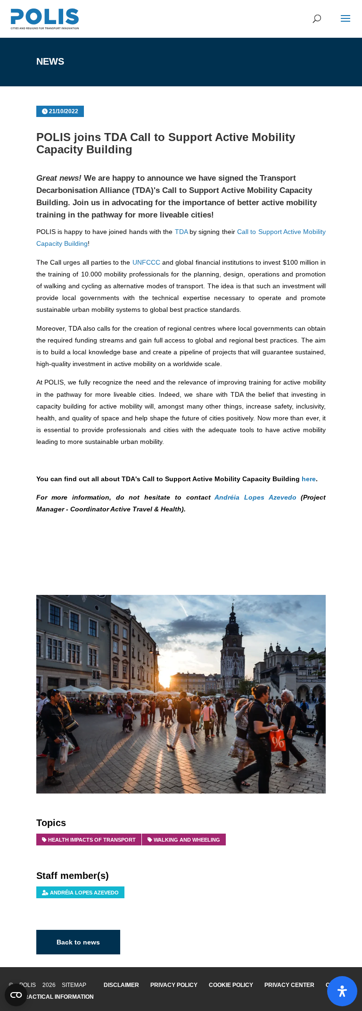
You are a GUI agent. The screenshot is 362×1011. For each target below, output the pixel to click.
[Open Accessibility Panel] (342, 991)
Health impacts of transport (92, 840)
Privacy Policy (173, 985)
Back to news (78, 942)
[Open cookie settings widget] (16, 995)
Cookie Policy (231, 985)
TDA (181, 231)
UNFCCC (146, 262)
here (309, 479)
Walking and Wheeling (187, 840)
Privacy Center (289, 985)
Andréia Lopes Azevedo (255, 497)
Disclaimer (121, 985)
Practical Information (57, 997)
